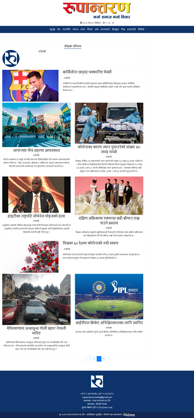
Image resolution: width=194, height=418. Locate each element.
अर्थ (96, 29)
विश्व (123, 29)
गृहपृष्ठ (52, 29)
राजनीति (66, 29)
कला (83, 29)
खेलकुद (115, 29)
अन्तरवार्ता (105, 29)
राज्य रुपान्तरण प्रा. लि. (76, 415)
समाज (75, 29)
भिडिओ (141, 29)
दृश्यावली (131, 29)
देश (58, 29)
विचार (90, 29)
